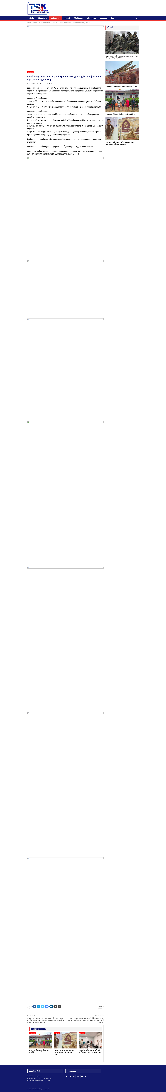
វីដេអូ (112, 18)
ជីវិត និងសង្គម (78, 18)
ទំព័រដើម (31, 18)
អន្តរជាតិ (67, 18)
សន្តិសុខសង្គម (55, 18)
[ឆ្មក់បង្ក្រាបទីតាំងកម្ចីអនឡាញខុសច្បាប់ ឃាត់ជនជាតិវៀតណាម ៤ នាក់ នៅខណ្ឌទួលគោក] (90, 1040)
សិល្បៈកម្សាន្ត (91, 18)
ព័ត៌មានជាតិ (41, 18)
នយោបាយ (103, 18)
